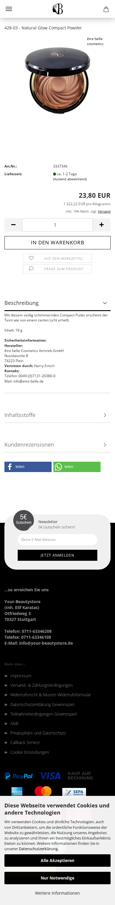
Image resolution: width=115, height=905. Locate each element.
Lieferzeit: (13, 173)
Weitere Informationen (57, 893)
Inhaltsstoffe (19, 414)
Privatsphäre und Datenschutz (38, 733)
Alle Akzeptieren (57, 860)
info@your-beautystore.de (46, 643)
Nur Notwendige (57, 878)
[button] (28, 467)
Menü (9, 9)
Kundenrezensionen (29, 444)
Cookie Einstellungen (29, 752)
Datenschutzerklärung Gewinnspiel (42, 704)
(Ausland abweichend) (70, 179)
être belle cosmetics (95, 41)
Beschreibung (21, 302)
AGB (14, 723)
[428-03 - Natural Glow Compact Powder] (57, 80)
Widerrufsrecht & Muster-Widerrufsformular (50, 694)
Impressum (20, 675)
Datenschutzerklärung (38, 848)
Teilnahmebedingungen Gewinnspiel (43, 714)
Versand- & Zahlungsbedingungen (41, 685)
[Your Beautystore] (58, 9)
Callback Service (25, 742)
